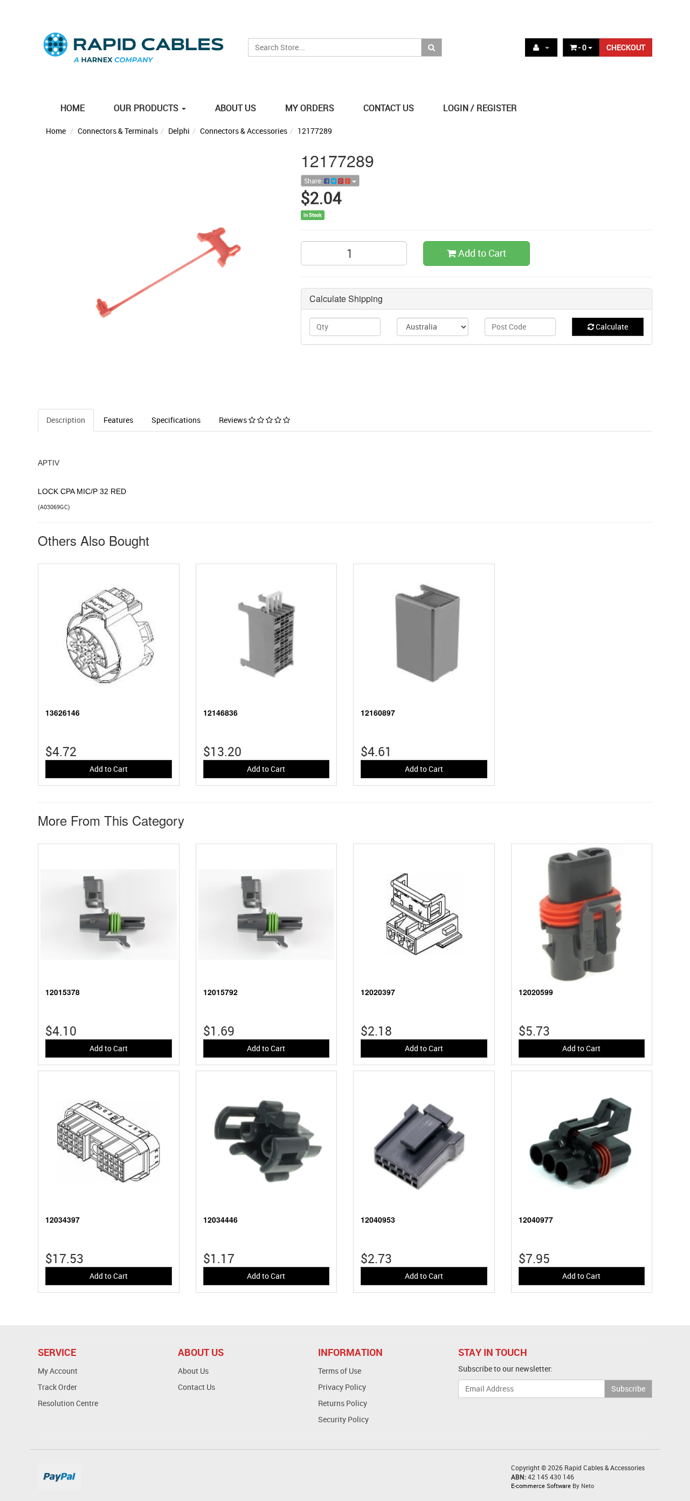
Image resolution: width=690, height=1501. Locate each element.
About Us (193, 1371)
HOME (72, 108)
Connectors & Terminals (118, 131)
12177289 (315, 131)
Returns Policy (342, 1403)
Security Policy (343, 1419)
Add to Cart (481, 252)
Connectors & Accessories (243, 131)
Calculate (611, 326)
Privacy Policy (342, 1387)
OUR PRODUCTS (147, 108)
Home (56, 131)
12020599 (536, 991)
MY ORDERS (309, 108)
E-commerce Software (541, 1486)
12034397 (62, 1219)
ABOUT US (235, 108)
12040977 (536, 1219)
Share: (314, 180)
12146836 (220, 712)
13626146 (62, 712)
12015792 (220, 991)
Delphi (179, 131)
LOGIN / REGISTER (480, 108)
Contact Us (196, 1387)
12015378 (62, 991)
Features (118, 420)
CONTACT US (388, 108)
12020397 (378, 991)
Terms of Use (339, 1371)
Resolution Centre (68, 1403)
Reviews (234, 420)
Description (65, 420)
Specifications (176, 420)
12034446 (220, 1219)
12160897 (378, 712)
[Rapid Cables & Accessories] (135, 41)
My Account (58, 1371)
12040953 (378, 1219)
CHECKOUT (625, 47)
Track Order (57, 1387)
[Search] (431, 47)
